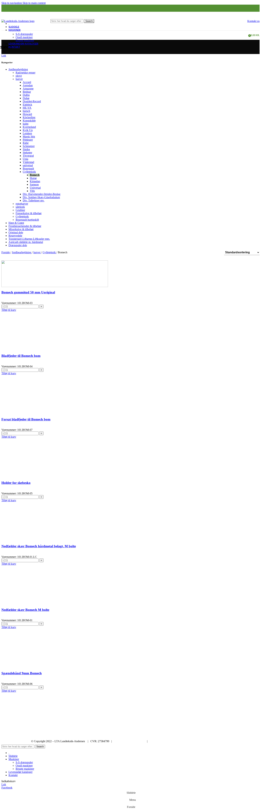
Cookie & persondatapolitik (129, 741)
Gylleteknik (29, 171)
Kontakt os (253, 21)
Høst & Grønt (16, 222)
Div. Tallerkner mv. (33, 200)
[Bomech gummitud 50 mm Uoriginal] (54, 273)
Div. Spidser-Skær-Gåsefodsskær (41, 197)
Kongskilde (29, 120)
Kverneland (29, 126)
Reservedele (15, 235)
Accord (27, 82)
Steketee (27, 152)
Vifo (32, 190)
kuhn (25, 123)
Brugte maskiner (25, 40)
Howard (27, 114)
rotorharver (22, 203)
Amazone (28, 88)
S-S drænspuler (24, 34)
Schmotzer (29, 146)
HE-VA (27, 107)
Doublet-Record (32, 101)
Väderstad (28, 162)
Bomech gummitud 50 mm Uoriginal (28, 292)
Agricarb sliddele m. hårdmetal (26, 242)
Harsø (33, 178)
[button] (8, 309)
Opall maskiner (24, 37)
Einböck (27, 104)
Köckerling (29, 117)
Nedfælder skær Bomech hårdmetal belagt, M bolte (38, 546)
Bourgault (28, 168)
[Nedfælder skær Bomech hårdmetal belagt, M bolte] (32, 527)
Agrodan (28, 85)
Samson (34, 184)
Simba (26, 149)
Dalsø (26, 98)
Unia (25, 158)
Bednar (27, 91)
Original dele (16, 232)
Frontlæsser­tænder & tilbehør (25, 226)
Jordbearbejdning (18, 69)
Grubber (20, 210)
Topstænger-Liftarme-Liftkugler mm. (29, 238)
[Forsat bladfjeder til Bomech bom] (25, 400)
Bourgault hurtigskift (27, 219)
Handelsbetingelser (160, 741)
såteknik (20, 206)
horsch (26, 110)
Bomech (35, 174)
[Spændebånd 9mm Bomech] (45, 654)
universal (28, 165)
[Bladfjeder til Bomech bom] (54, 336)
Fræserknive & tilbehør (29, 213)
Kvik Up (28, 130)
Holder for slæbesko (16, 483)
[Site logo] (17, 20)
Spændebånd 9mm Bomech (21, 673)
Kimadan (35, 181)
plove (19, 75)
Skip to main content (34, 2)
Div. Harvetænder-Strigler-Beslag (41, 194)
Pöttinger (28, 139)
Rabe (26, 142)
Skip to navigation (12, 2)
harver (19, 78)
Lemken (27, 133)
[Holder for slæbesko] (30, 463)
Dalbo (26, 94)
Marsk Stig (29, 136)
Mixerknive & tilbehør (21, 229)
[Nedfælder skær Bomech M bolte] (32, 590)
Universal (35, 187)
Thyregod (28, 155)
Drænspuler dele (18, 245)
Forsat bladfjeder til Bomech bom (25, 419)
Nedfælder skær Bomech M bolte (25, 610)
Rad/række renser (25, 72)
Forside (5, 252)
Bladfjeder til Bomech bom (20, 356)
